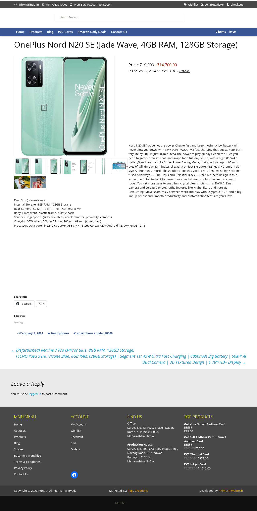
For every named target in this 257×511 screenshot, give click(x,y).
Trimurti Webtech (231, 491)
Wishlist (193, 4)
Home (20, 32)
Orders (75, 449)
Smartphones (59, 333)
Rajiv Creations (138, 491)
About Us (20, 431)
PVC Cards (65, 32)
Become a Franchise (27, 455)
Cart (73, 443)
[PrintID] (30, 18)
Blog (50, 32)
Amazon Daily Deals (92, 32)
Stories (18, 449)
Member (122, 503)
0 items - (226, 32)
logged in (35, 394)
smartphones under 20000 (94, 333)
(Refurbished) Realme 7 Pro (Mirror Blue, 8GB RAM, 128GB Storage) (72, 350)
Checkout (236, 4)
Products (36, 32)
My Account (78, 424)
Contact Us (119, 32)
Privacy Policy (23, 468)
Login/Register (214, 4)
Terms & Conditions (27, 462)
